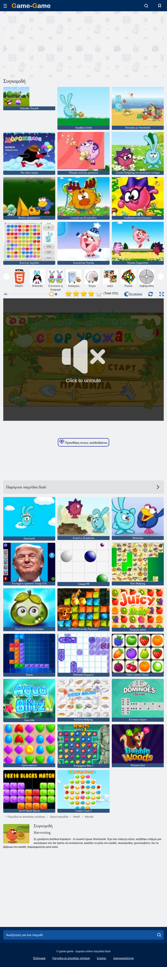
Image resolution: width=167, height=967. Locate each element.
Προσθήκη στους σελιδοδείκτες (86, 442)
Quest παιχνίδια (58, 816)
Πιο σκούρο (135, 294)
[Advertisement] (43, 44)
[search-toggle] (146, 6)
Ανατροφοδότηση (123, 958)
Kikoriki (89, 816)
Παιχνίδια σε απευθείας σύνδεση (26, 816)
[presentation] (6, 276)
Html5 (76, 816)
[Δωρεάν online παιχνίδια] (31, 5)
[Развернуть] (161, 294)
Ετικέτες (101, 958)
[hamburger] (5, 6)
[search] (159, 935)
